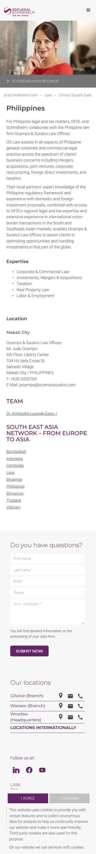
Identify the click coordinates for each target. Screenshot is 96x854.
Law (15, 785)
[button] (89, 828)
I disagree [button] (69, 798)
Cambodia (15, 465)
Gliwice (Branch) (27, 696)
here (51, 637)
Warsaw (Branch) (27, 706)
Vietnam (13, 507)
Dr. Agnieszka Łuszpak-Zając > (31, 413)
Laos (10, 472)
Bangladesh (16, 451)
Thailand (13, 500)
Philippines (15, 486)
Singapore (14, 493)
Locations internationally (43, 727)
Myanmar (14, 479)
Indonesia (14, 458)
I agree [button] (28, 798)
